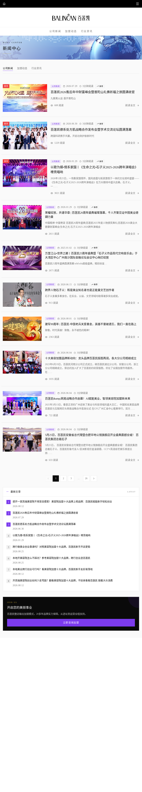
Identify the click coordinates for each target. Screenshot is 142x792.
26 (86, 478)
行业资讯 (87, 31)
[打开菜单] (137, 4)
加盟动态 (71, 31)
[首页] (4, 3)
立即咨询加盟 (71, 622)
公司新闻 (55, 31)
